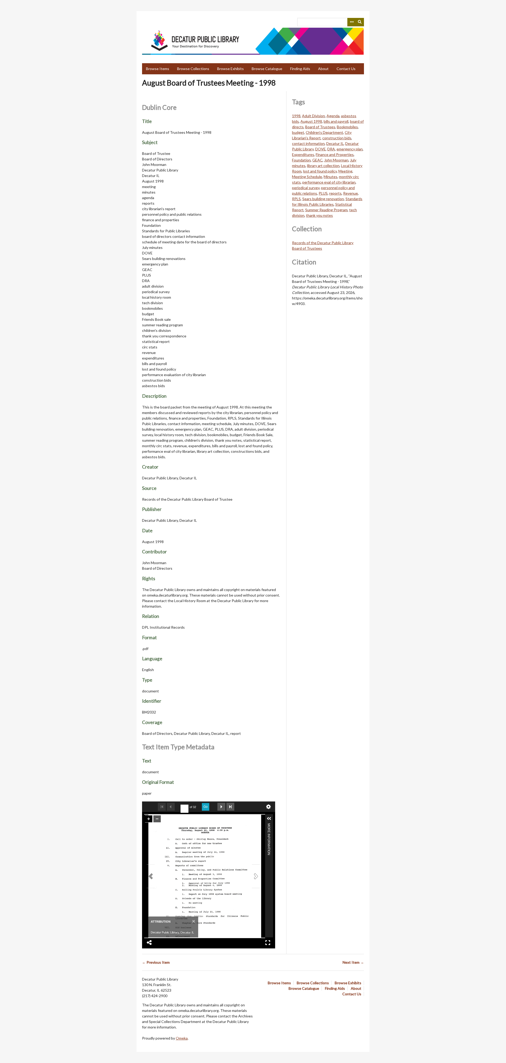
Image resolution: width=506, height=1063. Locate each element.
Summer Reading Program (326, 210)
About (323, 68)
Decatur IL (335, 143)
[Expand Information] (269, 818)
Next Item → (353, 962)
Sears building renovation (323, 198)
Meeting (345, 171)
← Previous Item (156, 962)
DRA (331, 149)
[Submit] (360, 22)
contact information (308, 143)
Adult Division (313, 116)
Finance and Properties (335, 154)
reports (335, 193)
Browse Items (157, 68)
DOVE (320, 149)
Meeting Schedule (307, 176)
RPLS (296, 198)
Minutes (330, 176)
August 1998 (311, 121)
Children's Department (324, 132)
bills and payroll (336, 121)
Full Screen (267, 942)
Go (205, 807)
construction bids (336, 138)
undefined (268, 806)
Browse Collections (193, 68)
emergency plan (350, 149)
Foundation (301, 160)
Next (221, 806)
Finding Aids (300, 68)
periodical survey (305, 187)
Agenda (333, 116)
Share (149, 942)
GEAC (317, 160)
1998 (296, 116)
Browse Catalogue (267, 68)
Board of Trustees (320, 127)
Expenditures (303, 154)
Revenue (350, 193)
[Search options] (351, 22)
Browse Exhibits (230, 68)
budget (298, 132)
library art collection (323, 165)
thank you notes (319, 215)
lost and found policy (320, 171)
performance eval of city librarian (329, 182)
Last (230, 806)
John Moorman (336, 160)
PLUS (323, 193)
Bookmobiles (347, 127)
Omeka (182, 1038)
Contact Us (346, 68)
